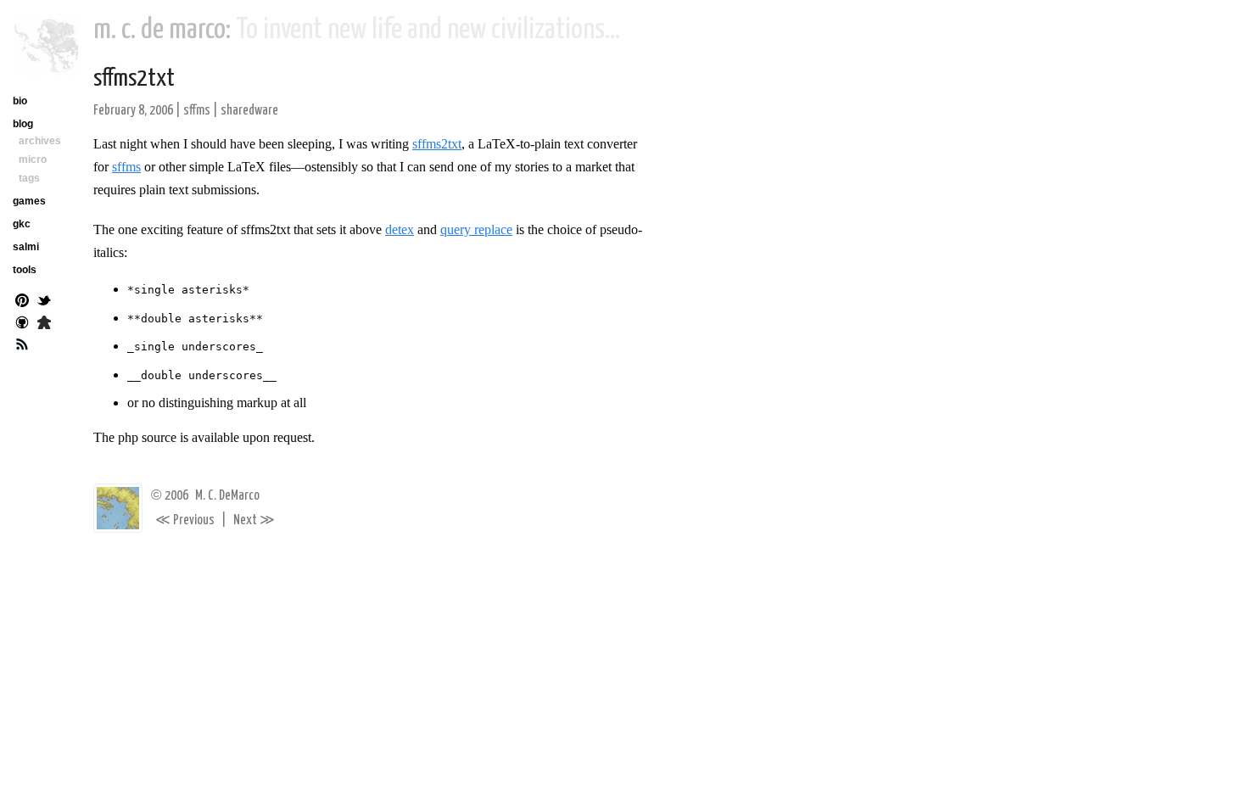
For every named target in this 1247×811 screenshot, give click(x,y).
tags (29, 178)
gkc (22, 224)
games (29, 201)
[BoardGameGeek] (44, 324)
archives (40, 141)
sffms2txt (134, 79)
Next (254, 520)
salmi (26, 247)
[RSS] (22, 346)
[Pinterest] (22, 302)
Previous (185, 520)
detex (399, 229)
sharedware (249, 110)
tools (24, 270)
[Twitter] (44, 302)
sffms (196, 110)
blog (23, 124)
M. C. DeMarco (227, 495)
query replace (476, 229)
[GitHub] (22, 324)
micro (33, 159)
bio (20, 101)
